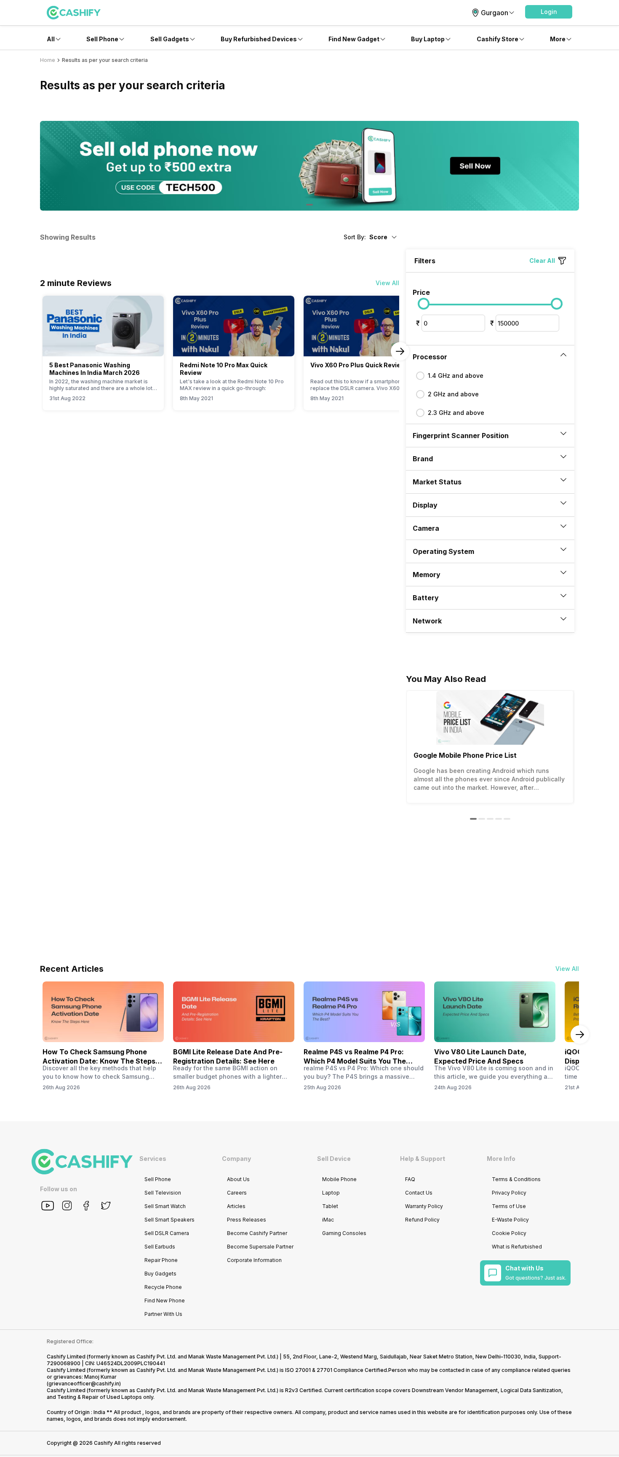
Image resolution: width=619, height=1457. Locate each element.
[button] (548, 12)
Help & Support (422, 1158)
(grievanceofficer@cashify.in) (84, 1383)
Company (236, 1158)
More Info (501, 1158)
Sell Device (334, 1158)
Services (152, 1158)
